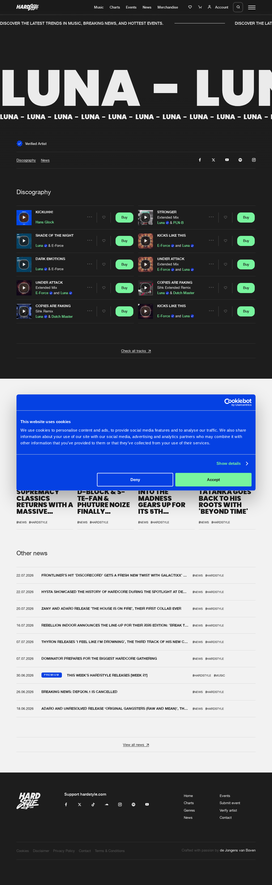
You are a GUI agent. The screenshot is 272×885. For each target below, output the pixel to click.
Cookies (22, 851)
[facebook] (200, 160)
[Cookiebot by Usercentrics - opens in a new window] (228, 402)
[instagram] (254, 160)
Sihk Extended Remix (174, 288)
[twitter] (213, 160)
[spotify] (240, 160)
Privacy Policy (64, 851)
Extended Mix (46, 288)
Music (99, 7)
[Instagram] (120, 805)
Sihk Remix (44, 311)
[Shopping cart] (200, 7)
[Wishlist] (190, 7)
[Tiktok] (93, 805)
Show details (228, 463)
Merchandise (168, 7)
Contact (226, 817)
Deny (135, 479)
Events (131, 7)
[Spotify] (133, 805)
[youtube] (227, 160)
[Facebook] (66, 805)
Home (188, 796)
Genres (189, 810)
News (147, 7)
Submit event (230, 803)
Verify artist (228, 810)
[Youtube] (147, 805)
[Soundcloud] (106, 805)
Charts (115, 7)
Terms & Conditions (110, 851)
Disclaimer (41, 851)
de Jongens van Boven (238, 850)
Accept (213, 479)
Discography (26, 160)
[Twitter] (79, 805)
